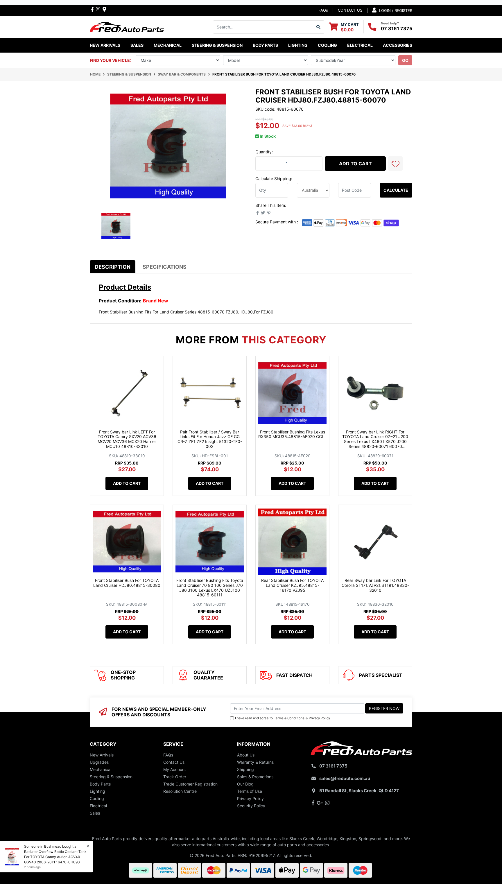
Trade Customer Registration (190, 783)
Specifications (165, 267)
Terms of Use (249, 791)
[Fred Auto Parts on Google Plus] (104, 9)
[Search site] (318, 27)
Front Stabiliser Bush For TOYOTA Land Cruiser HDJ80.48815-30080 (126, 583)
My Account (174, 769)
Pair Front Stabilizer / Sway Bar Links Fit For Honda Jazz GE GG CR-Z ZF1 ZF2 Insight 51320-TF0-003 (210, 439)
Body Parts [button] (265, 45)
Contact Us (173, 762)
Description (112, 267)
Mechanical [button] (168, 45)
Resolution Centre (180, 791)
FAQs (323, 10)
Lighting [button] (298, 45)
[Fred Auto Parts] (127, 26)
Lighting (97, 791)
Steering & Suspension (111, 776)
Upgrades (99, 762)
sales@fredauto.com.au (344, 778)
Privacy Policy (319, 718)
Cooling (97, 798)
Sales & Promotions (255, 776)
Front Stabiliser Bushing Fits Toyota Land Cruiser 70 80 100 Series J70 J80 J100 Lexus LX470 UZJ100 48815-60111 (209, 587)
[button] (395, 163)
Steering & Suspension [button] (217, 45)
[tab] (112, 266)
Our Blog (245, 783)
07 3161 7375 (396, 28)
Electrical (98, 805)
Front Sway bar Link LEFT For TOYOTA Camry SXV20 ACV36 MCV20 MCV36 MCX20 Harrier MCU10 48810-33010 (127, 439)
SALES (137, 45)
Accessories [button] (397, 45)
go (405, 60)
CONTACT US (350, 10)
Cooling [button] (327, 45)
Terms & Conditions (289, 718)
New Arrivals (105, 45)
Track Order (174, 776)
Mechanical (100, 769)
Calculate (395, 190)
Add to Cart (355, 163)
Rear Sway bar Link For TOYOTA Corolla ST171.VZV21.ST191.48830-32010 (375, 585)
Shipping (245, 769)
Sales (95, 813)
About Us (245, 754)
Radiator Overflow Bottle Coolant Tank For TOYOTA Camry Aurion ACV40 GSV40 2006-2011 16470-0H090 (55, 856)
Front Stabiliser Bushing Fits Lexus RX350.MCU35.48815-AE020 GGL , (292, 434)
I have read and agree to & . (283, 718)
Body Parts (100, 783)
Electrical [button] (360, 45)
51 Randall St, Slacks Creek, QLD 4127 (359, 790)
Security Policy (251, 805)
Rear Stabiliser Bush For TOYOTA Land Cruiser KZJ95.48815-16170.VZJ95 (292, 585)
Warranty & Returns (255, 762)
